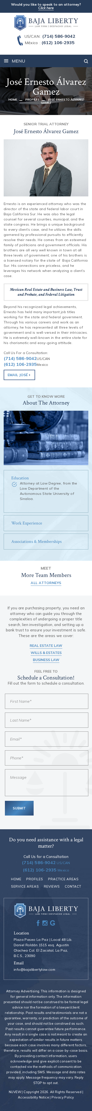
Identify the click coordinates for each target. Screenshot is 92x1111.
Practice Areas (63, 879)
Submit (19, 808)
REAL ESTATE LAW (46, 645)
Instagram (45, 923)
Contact (73, 886)
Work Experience (26, 523)
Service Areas (25, 886)
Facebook (38, 923)
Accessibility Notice (33, 1097)
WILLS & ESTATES (46, 653)
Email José (18, 375)
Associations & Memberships (36, 541)
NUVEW (15, 1092)
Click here (46, 8)
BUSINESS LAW (46, 660)
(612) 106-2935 (58, 42)
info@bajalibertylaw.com (34, 969)
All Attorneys (46, 583)
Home (16, 879)
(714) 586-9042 (58, 36)
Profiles (34, 879)
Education (20, 478)
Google (52, 923)
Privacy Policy (63, 1097)
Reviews (52, 886)
